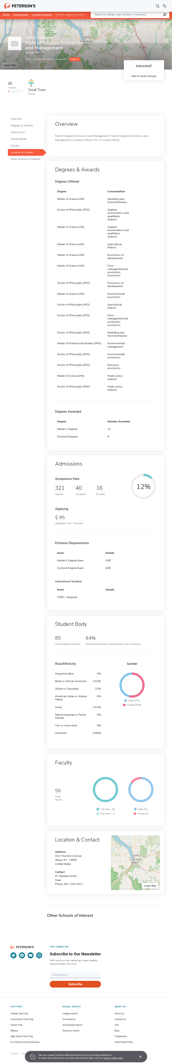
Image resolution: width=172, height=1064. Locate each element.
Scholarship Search (72, 1025)
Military (14, 1030)
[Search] (157, 6)
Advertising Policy (124, 1042)
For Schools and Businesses (24, 1042)
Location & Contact (22, 152)
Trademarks (121, 1036)
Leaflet (132, 20)
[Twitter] (13, 955)
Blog (117, 1030)
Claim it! (74, 59)
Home (6, 14)
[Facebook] (22, 955)
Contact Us (120, 1019)
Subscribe (75, 984)
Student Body (19, 139)
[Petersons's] (20, 6)
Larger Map (10, 65)
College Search (70, 1013)
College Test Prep (19, 1013)
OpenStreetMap (149, 20)
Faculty (15, 146)
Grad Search (68, 1019)
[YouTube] (31, 955)
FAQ (117, 1025)
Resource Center (71, 1030)
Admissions (18, 132)
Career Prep (16, 1025)
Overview (16, 119)
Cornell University (42, 14)
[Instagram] (39, 955)
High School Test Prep (21, 1036)
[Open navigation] (164, 6)
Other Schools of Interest (25, 159)
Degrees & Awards (22, 125)
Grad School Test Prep (21, 1019)
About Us (119, 1013)
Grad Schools (20, 14)
